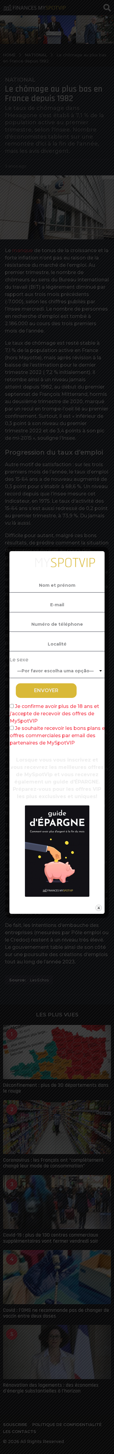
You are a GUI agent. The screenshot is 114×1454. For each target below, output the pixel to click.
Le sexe (18, 660)
